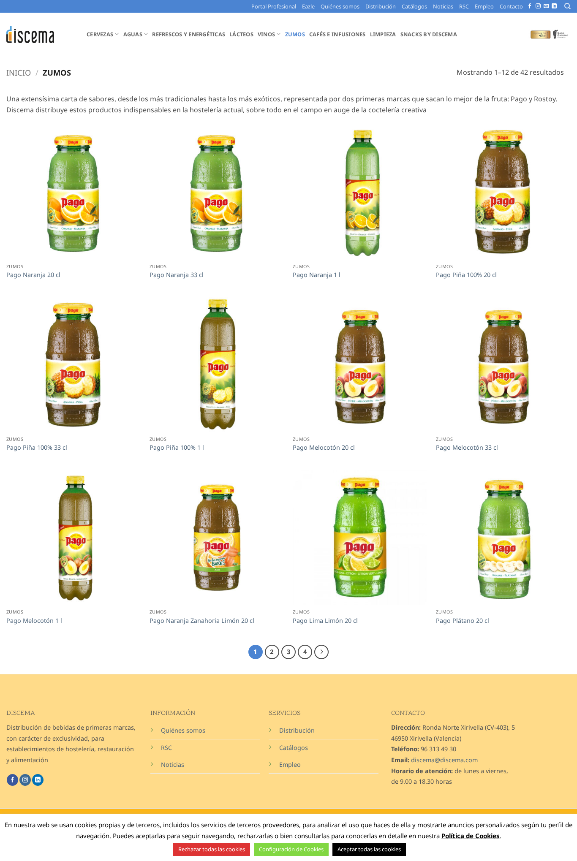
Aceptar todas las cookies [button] (369, 849)
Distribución (380, 6)
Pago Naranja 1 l (316, 275)
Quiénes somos (340, 6)
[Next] (321, 652)
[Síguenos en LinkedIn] (554, 6)
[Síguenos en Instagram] (538, 6)
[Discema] (40, 34)
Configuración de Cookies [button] (291, 849)
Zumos (295, 34)
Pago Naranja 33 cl (177, 275)
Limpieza (383, 34)
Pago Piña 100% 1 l (177, 447)
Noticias (443, 6)
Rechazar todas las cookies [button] (211, 849)
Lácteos (241, 34)
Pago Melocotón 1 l (34, 621)
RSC (464, 6)
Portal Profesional (273, 6)
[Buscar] (567, 6)
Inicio (18, 72)
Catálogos (414, 6)
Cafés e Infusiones (337, 34)
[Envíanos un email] (546, 6)
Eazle (308, 6)
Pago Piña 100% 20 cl (466, 275)
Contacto (511, 6)
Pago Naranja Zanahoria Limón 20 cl (202, 621)
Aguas (132, 34)
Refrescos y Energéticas (188, 34)
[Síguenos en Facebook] (529, 6)
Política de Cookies (470, 835)
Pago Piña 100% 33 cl (36, 447)
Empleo (484, 6)
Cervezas (100, 34)
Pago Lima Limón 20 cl (325, 621)
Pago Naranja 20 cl (33, 275)
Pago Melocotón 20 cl (324, 447)
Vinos (266, 34)
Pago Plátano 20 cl (462, 621)
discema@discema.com (444, 760)
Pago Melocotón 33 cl (467, 447)
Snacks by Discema (428, 34)
